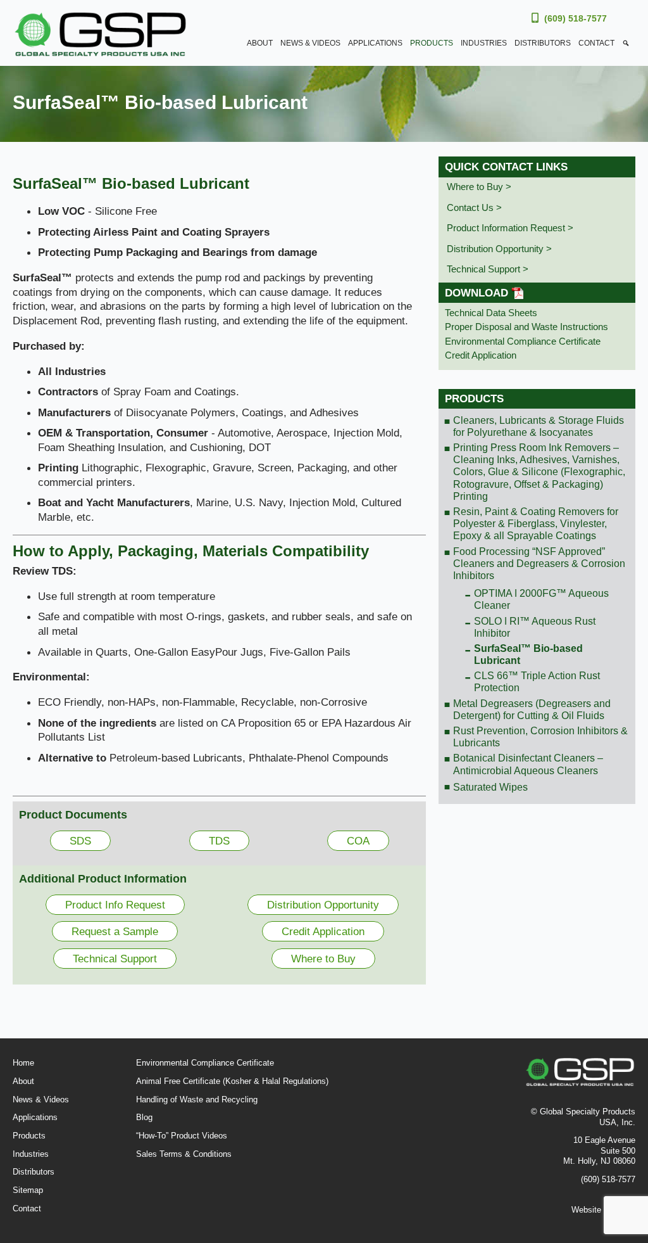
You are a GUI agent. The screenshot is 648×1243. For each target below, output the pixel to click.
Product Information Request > (510, 227)
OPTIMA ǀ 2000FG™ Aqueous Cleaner (541, 599)
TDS (219, 840)
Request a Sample (115, 931)
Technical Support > (487, 269)
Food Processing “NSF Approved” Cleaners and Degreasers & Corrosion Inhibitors (539, 563)
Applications (375, 43)
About (260, 43)
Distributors (542, 43)
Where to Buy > (479, 186)
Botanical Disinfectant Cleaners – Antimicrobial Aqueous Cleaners (528, 764)
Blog (144, 1117)
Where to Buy (323, 958)
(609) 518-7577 (575, 18)
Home (23, 1063)
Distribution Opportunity (323, 904)
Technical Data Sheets (491, 312)
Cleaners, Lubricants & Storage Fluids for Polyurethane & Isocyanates (538, 426)
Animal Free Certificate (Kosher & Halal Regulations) (232, 1081)
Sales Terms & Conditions (184, 1154)
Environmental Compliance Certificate (523, 341)
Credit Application (323, 931)
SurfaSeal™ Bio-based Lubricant (528, 654)
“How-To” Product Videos (181, 1135)
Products (431, 43)
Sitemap (28, 1190)
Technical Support (115, 958)
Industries (484, 43)
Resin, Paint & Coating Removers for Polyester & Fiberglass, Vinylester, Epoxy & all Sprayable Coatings (535, 523)
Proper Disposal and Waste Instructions (526, 326)
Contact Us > (474, 207)
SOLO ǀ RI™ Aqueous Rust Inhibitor (534, 627)
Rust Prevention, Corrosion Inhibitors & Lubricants (540, 736)
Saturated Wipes (490, 787)
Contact (596, 43)
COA (358, 840)
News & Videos (310, 43)
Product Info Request (115, 904)
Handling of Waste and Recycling (197, 1099)
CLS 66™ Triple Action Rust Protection (537, 681)
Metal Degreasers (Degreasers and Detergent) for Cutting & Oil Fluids (532, 709)
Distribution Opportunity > (499, 248)
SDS (80, 840)
